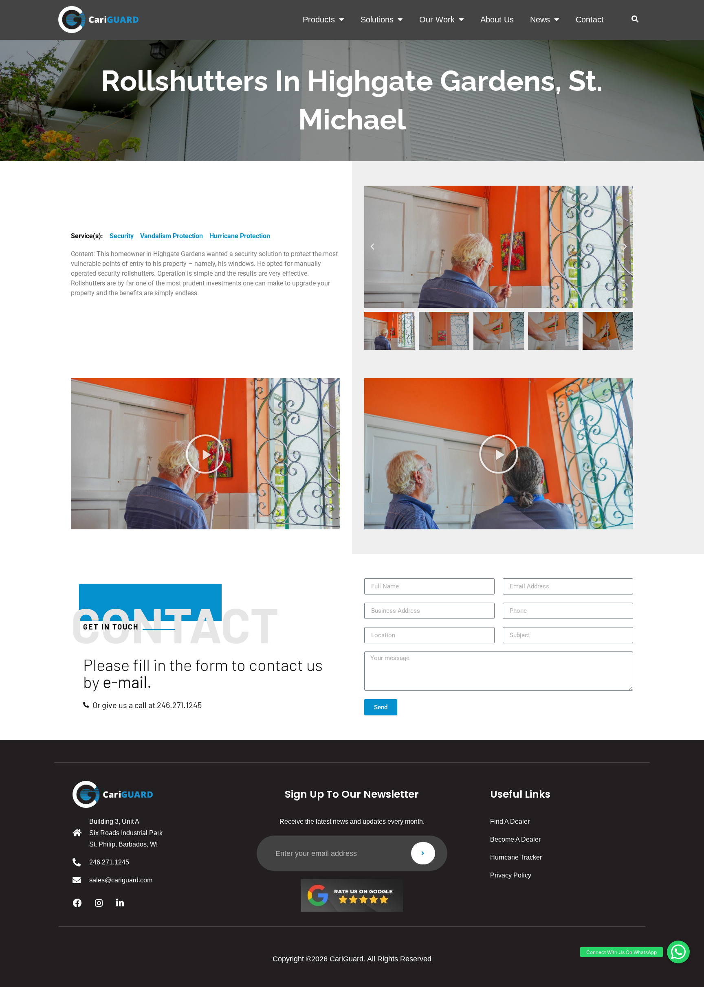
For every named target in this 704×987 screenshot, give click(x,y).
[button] (635, 19)
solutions (377, 19)
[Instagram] (99, 903)
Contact (590, 19)
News (540, 19)
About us (497, 19)
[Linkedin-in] (120, 903)
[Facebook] (77, 903)
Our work (437, 19)
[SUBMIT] (423, 853)
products (319, 19)
